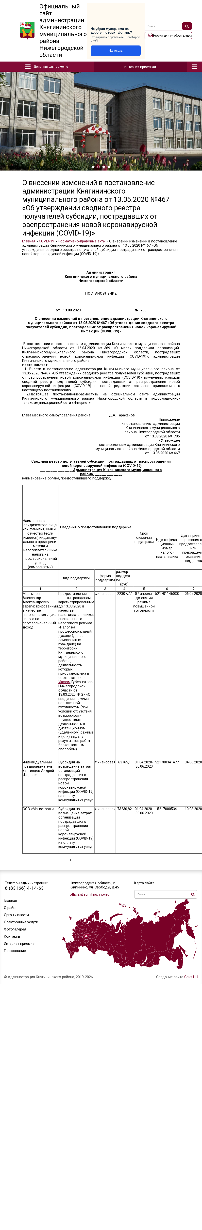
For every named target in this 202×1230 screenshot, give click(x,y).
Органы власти (16, 915)
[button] (93, 167)
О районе (11, 908)
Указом (64, 682)
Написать (116, 50)
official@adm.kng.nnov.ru (89, 894)
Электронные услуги (21, 922)
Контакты (12, 936)
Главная (10, 901)
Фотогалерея (15, 929)
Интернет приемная (20, 944)
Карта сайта (144, 883)
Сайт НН (191, 977)
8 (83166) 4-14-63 (24, 888)
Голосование (15, 951)
